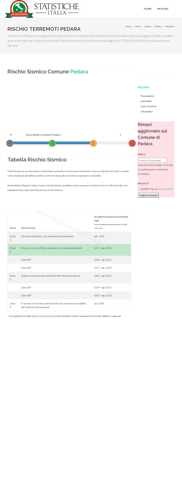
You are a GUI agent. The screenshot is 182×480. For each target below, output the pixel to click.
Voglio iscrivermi (148, 195)
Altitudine (170, 26)
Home (129, 26)
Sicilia (138, 26)
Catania (147, 26)
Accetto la (149, 189)
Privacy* (144, 183)
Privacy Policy (165, 188)
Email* (142, 154)
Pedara (158, 26)
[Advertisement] (69, 106)
